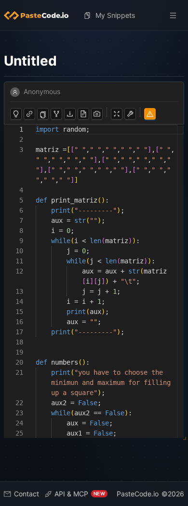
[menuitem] (40, 15)
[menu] (94, 15)
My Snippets (115, 15)
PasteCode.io (138, 494)
